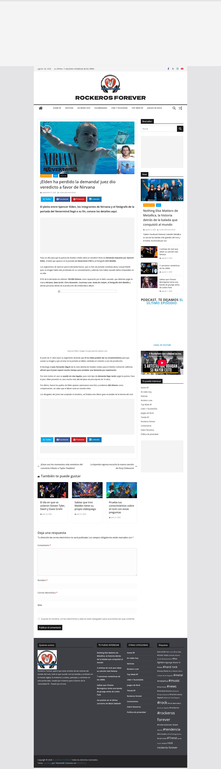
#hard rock (170, 667)
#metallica (162, 680)
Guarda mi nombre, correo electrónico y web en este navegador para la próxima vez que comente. (88, 618)
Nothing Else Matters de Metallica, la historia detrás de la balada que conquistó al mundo (160, 217)
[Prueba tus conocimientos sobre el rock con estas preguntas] (121, 484)
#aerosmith (161, 652)
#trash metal (162, 738)
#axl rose (169, 652)
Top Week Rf (146, 404)
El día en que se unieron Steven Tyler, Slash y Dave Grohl (52, 506)
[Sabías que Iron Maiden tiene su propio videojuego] (87, 484)
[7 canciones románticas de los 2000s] (149, 269)
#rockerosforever (164, 724)
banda (179, 738)
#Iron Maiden (173, 671)
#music (174, 680)
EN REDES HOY (84, 108)
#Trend (172, 738)
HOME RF (57, 108)
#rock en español (163, 708)
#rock (162, 702)
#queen (160, 697)
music (159, 743)
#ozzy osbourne (163, 694)
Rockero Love (146, 400)
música (164, 743)
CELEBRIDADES (100, 108)
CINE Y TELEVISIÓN (119, 108)
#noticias (175, 691)
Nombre (42, 580)
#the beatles (162, 734)
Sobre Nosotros (147, 430)
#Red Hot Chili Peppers (172, 698)
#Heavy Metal (162, 671)
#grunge (168, 662)
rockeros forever (167, 747)
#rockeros (174, 707)
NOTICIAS (69, 108)
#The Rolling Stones (174, 734)
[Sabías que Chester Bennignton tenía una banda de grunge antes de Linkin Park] (149, 285)
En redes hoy (46, 176)
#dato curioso (169, 655)
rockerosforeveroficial (67, 192)
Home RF (145, 387)
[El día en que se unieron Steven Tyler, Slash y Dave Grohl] (53, 484)
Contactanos (146, 425)
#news (171, 686)
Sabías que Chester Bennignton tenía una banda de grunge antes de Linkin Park (169, 283)
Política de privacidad (149, 434)
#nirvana (161, 691)
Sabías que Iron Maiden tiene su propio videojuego (85, 506)
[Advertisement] (76, 17)
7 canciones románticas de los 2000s (79, 69)
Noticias (144, 396)
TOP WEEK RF (137, 108)
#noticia (169, 691)
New (55, 176)
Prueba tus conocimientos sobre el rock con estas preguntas (121, 507)
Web (40, 605)
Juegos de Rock (147, 413)
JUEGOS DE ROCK (154, 108)
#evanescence (167, 659)
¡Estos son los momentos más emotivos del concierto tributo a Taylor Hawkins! (62, 466)
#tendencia (171, 729)
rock (170, 743)
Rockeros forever (148, 421)
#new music (161, 687)
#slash (175, 725)
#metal (178, 675)
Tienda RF (145, 417)
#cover (160, 655)
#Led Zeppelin (168, 675)
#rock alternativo (174, 703)
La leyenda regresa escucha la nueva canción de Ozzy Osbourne (112, 466)
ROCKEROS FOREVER (110, 97)
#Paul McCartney (176, 694)
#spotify (159, 730)
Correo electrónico (47, 592)
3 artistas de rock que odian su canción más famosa (168, 252)
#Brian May (177, 652)
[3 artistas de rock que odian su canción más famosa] (149, 253)
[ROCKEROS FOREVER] (41, 108)
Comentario (44, 545)
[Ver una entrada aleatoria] (180, 108)
